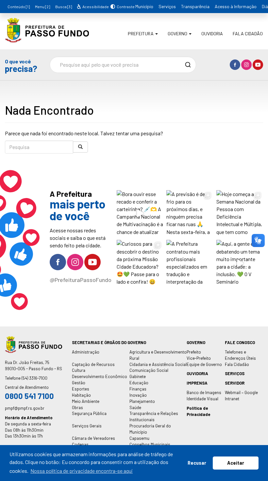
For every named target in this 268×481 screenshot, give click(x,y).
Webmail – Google (241, 392)
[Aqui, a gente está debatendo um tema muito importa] (239, 263)
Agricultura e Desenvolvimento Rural (158, 355)
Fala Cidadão (248, 33)
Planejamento (142, 401)
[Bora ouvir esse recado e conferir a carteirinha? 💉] (140, 213)
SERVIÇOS (234, 373)
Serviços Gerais (87, 425)
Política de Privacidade (198, 411)
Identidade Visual (202, 398)
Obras (77, 407)
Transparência (195, 6)
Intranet (232, 398)
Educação (138, 382)
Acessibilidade (95, 6)
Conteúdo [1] (19, 6)
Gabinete (137, 376)
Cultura (78, 370)
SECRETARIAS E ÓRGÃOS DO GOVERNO (109, 342)
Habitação (81, 395)
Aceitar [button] (235, 463)
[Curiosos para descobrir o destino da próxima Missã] (140, 263)
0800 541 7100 (29, 396)
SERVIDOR (234, 383)
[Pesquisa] (80, 147)
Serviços (167, 6)
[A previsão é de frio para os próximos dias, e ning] (189, 213)
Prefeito (194, 352)
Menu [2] (42, 6)
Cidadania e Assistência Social (158, 364)
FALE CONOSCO (240, 342)
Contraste (125, 6)
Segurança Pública (89, 413)
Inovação (138, 395)
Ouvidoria (212, 33)
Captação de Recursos (93, 364)
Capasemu (139, 438)
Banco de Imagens (204, 392)
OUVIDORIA (197, 373)
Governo (178, 33)
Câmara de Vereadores (93, 438)
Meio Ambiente (85, 401)
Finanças (137, 388)
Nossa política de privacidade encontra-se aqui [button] (81, 471)
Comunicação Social (148, 370)
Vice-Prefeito (199, 358)
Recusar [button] (197, 463)
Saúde (135, 407)
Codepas (80, 444)
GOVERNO (196, 342)
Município (144, 6)
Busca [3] (63, 6)
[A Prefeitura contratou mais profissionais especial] (189, 263)
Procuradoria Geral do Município (150, 429)
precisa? (21, 65)
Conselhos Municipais (149, 444)
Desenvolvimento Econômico (99, 376)
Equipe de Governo (204, 364)
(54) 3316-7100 (34, 378)
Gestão (78, 382)
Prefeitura (141, 33)
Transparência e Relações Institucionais (153, 416)
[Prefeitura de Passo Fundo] (47, 38)
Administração (85, 352)
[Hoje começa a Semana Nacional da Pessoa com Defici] (239, 213)
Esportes (80, 388)
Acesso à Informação (236, 6)
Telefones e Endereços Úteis (240, 355)
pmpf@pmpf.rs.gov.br (24, 408)
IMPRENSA (197, 383)
